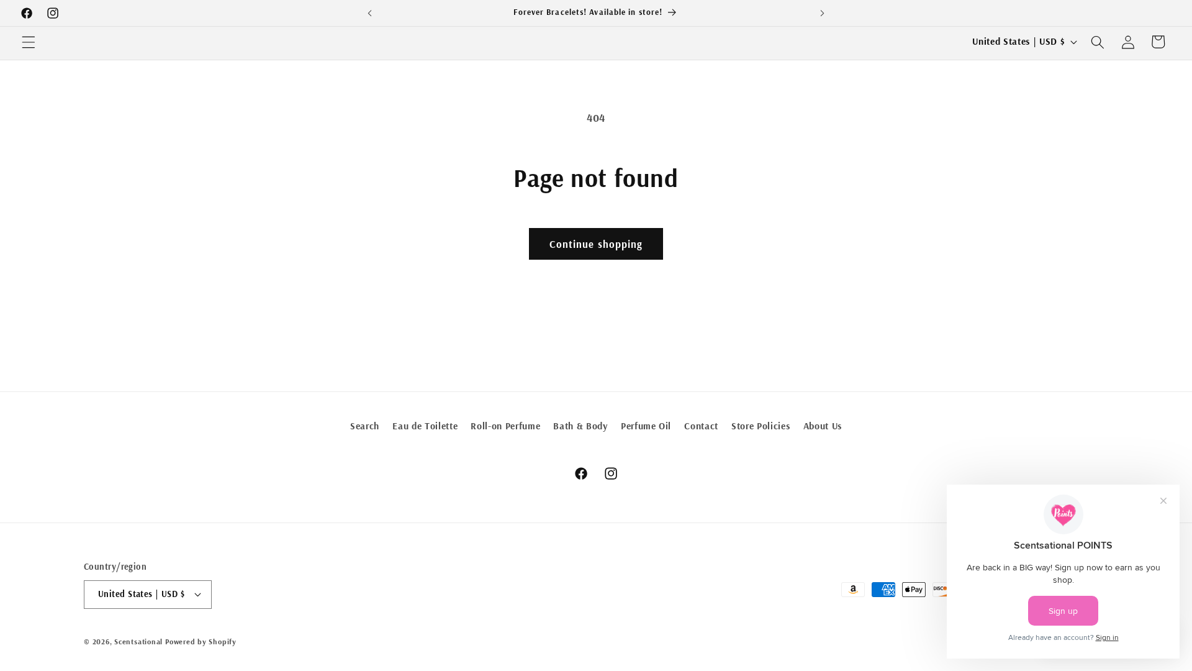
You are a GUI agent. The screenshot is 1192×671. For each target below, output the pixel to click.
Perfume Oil (646, 426)
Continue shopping (596, 243)
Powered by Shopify (201, 641)
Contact (701, 426)
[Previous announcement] (370, 13)
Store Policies (760, 426)
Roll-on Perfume (505, 426)
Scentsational (138, 641)
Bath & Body (580, 426)
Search (364, 426)
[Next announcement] (822, 13)
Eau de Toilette (425, 426)
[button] (28, 42)
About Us (822, 426)
